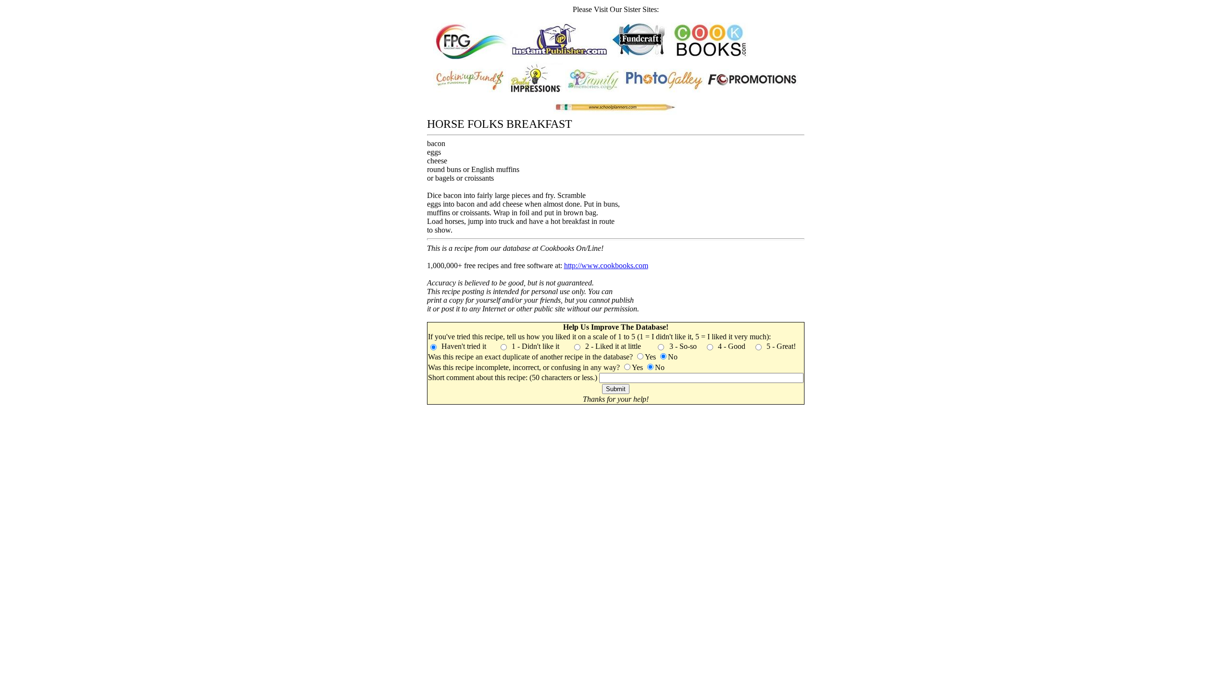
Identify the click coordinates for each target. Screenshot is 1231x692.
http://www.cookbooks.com (606, 265)
